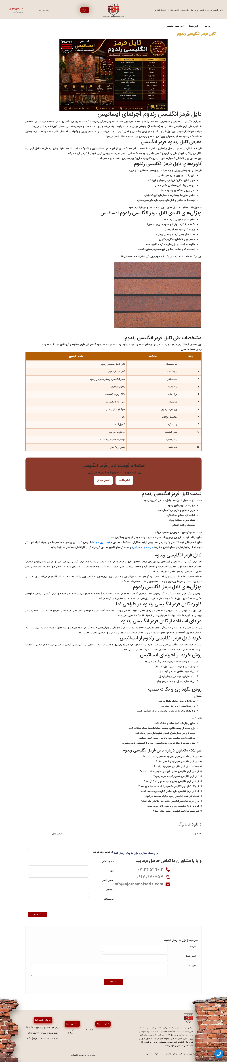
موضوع (110, 890)
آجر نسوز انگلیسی (175, 26)
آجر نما (208, 26)
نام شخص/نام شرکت (103, 852)
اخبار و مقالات (173, 10)
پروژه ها (194, 10)
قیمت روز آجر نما (100, 542)
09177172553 (35, 1034)
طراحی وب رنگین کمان (78, 1055)
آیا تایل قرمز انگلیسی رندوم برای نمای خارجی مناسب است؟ (169, 771)
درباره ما (89, 1029)
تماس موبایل (103, 480)
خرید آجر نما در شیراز (142, 547)
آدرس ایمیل (108, 880)
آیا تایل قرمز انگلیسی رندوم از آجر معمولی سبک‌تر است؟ (171, 781)
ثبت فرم (37, 914)
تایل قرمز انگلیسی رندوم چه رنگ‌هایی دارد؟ (177, 762)
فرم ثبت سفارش (70, 1031)
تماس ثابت (124, 480)
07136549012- (50, 1034)
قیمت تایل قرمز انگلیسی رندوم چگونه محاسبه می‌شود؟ (172, 796)
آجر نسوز (193, 26)
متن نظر (192, 965)
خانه (221, 10)
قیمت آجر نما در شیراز (209, 10)
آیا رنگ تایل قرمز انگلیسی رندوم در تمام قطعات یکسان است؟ (169, 786)
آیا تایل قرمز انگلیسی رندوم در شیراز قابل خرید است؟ (173, 806)
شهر (112, 871)
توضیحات (109, 899)
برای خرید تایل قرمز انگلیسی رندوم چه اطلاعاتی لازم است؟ (170, 801)
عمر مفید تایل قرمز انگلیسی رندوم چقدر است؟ (176, 811)
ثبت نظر (113, 982)
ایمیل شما (191, 956)
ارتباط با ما (161, 10)
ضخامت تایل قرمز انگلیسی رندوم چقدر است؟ (176, 767)
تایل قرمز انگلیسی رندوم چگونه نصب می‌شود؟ (176, 776)
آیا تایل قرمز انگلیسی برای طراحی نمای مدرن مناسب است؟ (169, 791)
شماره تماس (107, 861)
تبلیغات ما (185, 10)
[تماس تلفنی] (218, 1053)
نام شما (192, 947)
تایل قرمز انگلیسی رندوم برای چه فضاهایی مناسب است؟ (171, 757)
